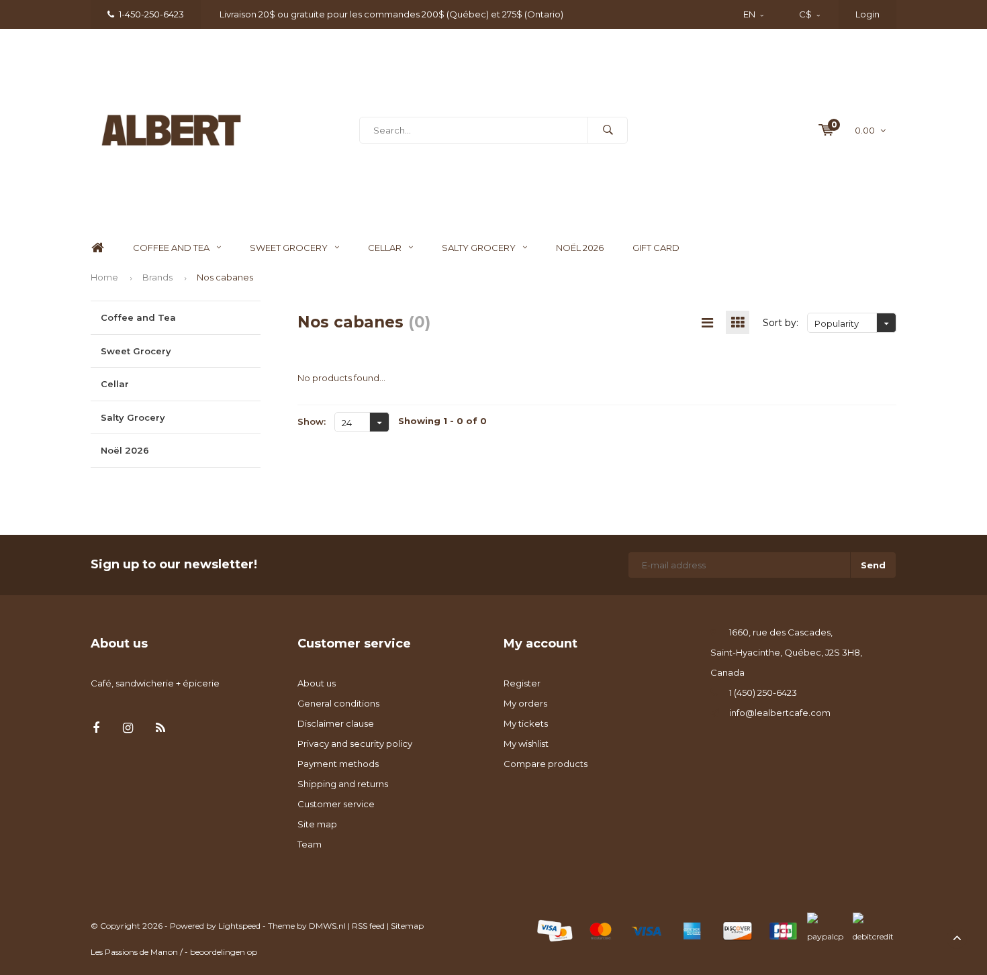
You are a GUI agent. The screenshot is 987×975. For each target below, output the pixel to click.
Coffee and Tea (171, 247)
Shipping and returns (342, 783)
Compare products (546, 763)
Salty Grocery (479, 247)
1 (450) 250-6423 (763, 692)
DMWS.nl (327, 926)
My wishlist (526, 743)
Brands (157, 277)
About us (316, 683)
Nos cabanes (225, 277)
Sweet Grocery (289, 247)
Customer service (336, 804)
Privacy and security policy (354, 743)
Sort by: (780, 323)
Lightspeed (239, 926)
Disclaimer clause (335, 723)
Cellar (385, 247)
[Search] (608, 130)
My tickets (526, 723)
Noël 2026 (580, 247)
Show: (311, 421)
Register (522, 683)
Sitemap (407, 926)
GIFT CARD (655, 247)
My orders (525, 703)
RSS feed (368, 926)
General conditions (338, 703)
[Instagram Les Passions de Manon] (128, 728)
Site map (317, 824)
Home (97, 248)
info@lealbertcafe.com (780, 712)
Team (309, 844)
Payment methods (338, 763)
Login (867, 14)
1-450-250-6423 (151, 14)
